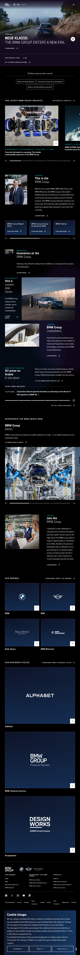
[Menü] (73, 4)
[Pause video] (73, 39)
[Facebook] (6, 895)
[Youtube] (23, 895)
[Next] (73, 161)
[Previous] (6, 161)
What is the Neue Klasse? (26, 82)
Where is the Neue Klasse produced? (40, 87)
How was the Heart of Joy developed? (50, 82)
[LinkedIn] (29, 895)
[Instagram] (18, 895)
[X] (12, 895)
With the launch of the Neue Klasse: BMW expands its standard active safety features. (44, 393)
